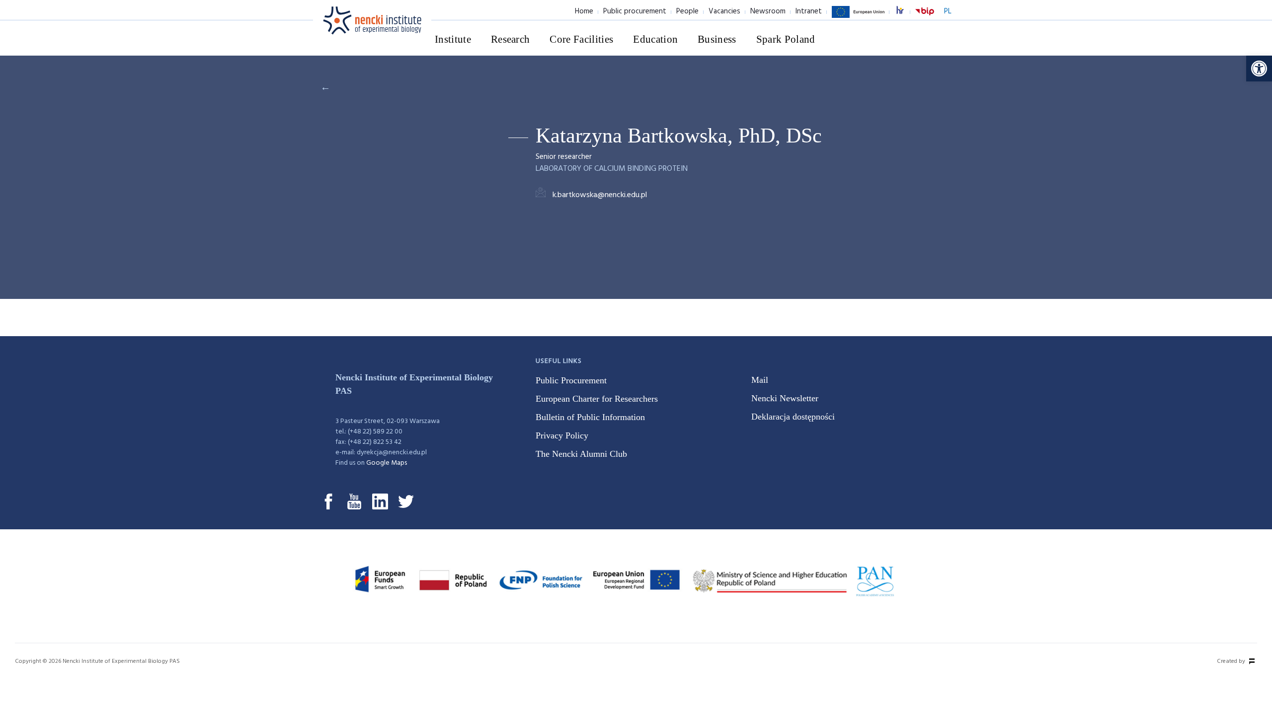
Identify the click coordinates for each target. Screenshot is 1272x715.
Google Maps (386, 463)
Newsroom (768, 11)
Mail (759, 380)
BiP (924, 17)
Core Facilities (581, 39)
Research (510, 39)
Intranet (808, 11)
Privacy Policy (562, 435)
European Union (858, 17)
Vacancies (724, 11)
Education (655, 39)
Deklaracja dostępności (793, 417)
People (687, 11)
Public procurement (634, 11)
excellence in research (905, 11)
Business (717, 39)
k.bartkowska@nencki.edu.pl (600, 195)
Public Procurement (571, 380)
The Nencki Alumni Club (581, 454)
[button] (1259, 68)
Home (584, 11)
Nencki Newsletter (784, 398)
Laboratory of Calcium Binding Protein (612, 168)
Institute (453, 39)
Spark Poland (785, 39)
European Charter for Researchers (597, 399)
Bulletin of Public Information (590, 417)
